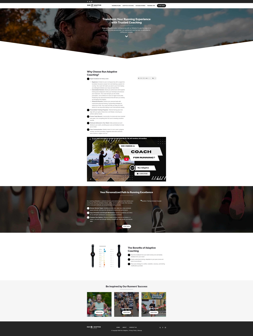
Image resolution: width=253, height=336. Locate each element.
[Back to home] (94, 5)
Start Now (161, 5)
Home (118, 327)
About (125, 327)
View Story (99, 312)
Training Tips (151, 5)
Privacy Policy (133, 330)
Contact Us (133, 327)
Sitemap (140, 330)
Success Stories (140, 5)
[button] (151, 208)
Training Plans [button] (116, 5)
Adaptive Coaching (128, 5)
